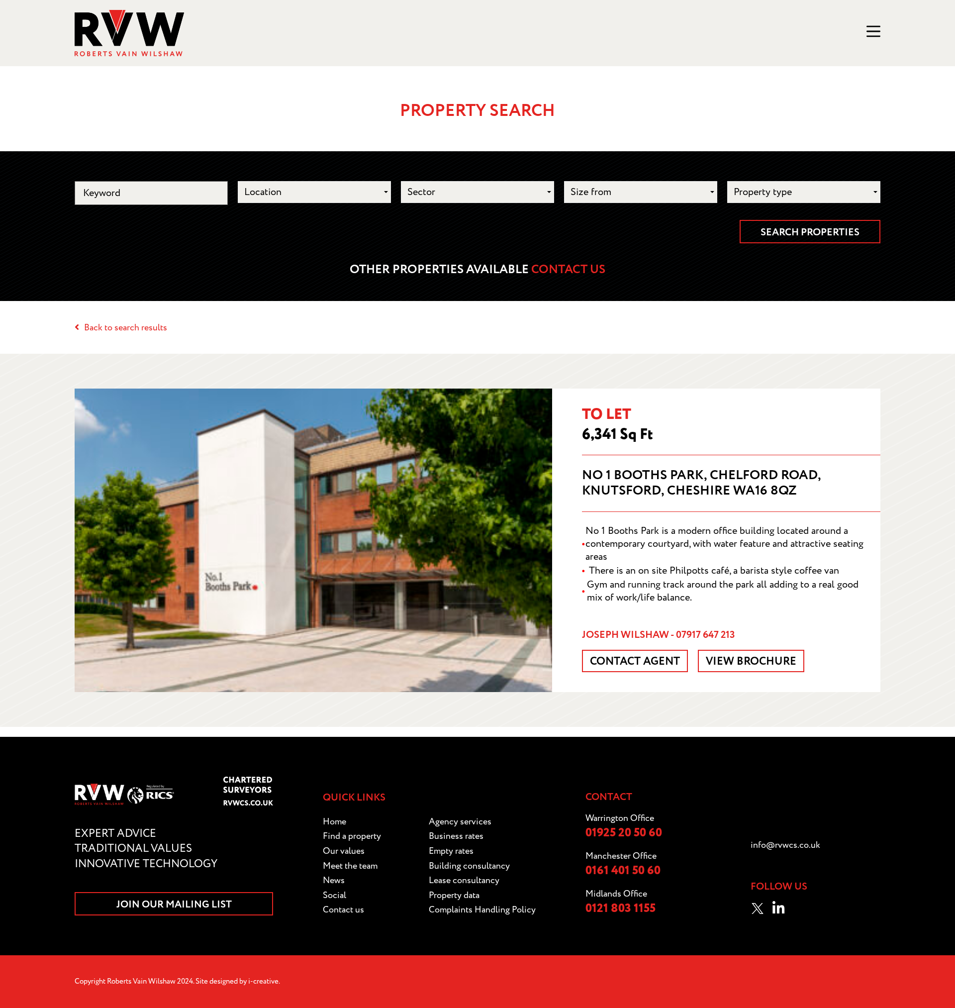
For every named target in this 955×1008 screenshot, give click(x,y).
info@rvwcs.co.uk (785, 845)
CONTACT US (568, 269)
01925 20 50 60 (623, 833)
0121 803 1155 (620, 908)
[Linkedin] (778, 908)
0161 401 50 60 (623, 871)
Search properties (810, 232)
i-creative (263, 981)
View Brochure (751, 661)
